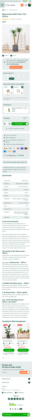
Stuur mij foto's (15, 67)
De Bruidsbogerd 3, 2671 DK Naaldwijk (11, 390)
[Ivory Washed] (9, 94)
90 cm (10, 76)
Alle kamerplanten (13, 9)
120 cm (16, 76)
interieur (12, 309)
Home (5, 9)
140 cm (21, 76)
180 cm (6, 78)
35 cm (5, 76)
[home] (10, 5)
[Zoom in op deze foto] (16, 38)
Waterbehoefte (6, 262)
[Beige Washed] (7, 94)
